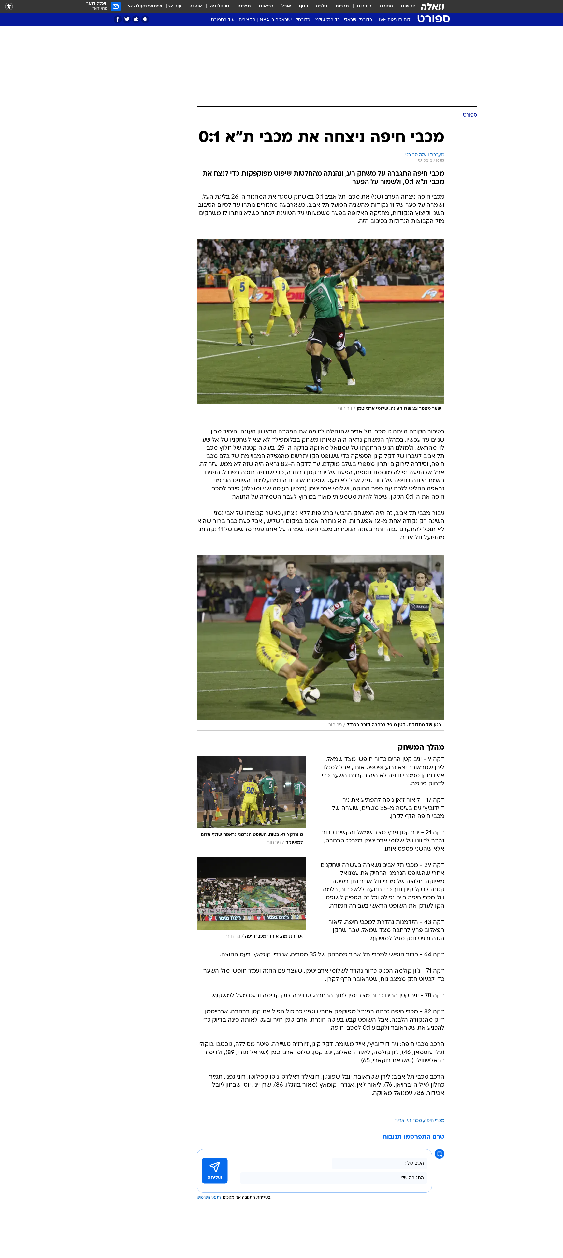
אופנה (195, 6)
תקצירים (247, 20)
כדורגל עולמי (327, 20)
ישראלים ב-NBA (276, 20)
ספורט (386, 6)
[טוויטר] (127, 19)
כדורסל (303, 20)
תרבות (342, 6)
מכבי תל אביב (408, 1121)
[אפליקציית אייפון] (136, 19)
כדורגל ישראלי (358, 20)
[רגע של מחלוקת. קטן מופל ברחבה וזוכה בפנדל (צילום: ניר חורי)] (320, 643)
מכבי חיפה (434, 1121)
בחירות (364, 6)
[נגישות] (9, 7)
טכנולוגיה (219, 6)
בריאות (266, 6)
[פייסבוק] (118, 19)
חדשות (408, 6)
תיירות (244, 6)
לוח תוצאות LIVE (393, 20)
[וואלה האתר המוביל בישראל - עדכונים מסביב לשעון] (432, 6)
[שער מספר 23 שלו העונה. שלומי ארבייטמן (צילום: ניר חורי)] (320, 327)
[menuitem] (404, 6)
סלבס (321, 6)
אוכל (286, 6)
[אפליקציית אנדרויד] (145, 19)
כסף (303, 6)
